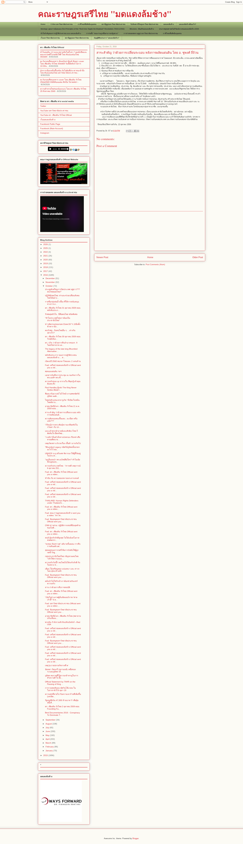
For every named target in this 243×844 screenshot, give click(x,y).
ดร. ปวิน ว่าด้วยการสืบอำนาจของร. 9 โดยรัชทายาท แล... (61, 344)
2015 (45, 755)
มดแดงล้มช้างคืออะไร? (187, 24)
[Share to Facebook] (135, 131)
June (48, 731)
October (49, 286)
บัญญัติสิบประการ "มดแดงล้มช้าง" (106, 38)
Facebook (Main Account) (51, 128)
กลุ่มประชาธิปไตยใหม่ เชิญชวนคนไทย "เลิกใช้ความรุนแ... (61, 557)
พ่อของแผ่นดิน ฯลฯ (53, 371)
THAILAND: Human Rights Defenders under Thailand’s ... (61, 501)
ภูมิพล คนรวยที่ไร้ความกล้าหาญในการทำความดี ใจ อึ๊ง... (61, 676)
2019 (45, 263)
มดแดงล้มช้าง (168, 24)
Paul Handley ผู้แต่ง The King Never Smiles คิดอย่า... (60, 388)
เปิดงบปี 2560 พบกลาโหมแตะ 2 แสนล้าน (63, 361)
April (48, 739)
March (49, 743)
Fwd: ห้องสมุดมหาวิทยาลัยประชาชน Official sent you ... (61, 520)
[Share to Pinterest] (138, 131)
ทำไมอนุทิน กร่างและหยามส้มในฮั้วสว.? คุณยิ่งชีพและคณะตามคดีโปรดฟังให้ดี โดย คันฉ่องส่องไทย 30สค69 (63, 54)
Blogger (135, 838)
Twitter (43, 106)
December (50, 278)
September (51, 720)
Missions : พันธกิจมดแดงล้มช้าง (142, 29)
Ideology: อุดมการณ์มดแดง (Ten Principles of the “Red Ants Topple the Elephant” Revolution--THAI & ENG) (82, 29)
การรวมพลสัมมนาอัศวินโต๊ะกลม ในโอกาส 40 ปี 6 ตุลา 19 (60, 689)
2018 (45, 267)
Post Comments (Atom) (155, 264)
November (50, 282)
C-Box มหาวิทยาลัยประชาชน (62, 24)
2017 (45, 271)
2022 (45, 252)
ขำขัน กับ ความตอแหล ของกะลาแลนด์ (62, 478)
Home (43, 24)
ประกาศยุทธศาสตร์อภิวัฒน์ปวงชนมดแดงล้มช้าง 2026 (179, 29)
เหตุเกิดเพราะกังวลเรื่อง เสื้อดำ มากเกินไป (63, 443)
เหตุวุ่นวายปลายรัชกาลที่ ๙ (56, 665)
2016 (45, 275)
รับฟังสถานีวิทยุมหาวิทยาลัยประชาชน (144, 24)
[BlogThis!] (130, 131)
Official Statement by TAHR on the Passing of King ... (60, 683)
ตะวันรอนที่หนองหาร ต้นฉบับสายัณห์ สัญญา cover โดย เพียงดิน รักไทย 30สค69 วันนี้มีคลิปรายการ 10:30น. (62, 63)
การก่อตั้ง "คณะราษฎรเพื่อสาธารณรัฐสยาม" (102, 33)
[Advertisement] (150, 231)
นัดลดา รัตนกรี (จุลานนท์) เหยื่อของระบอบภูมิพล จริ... (60, 670)
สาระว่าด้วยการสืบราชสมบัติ (57, 587)
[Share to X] (132, 131)
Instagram (44, 133)
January (49, 750)
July (48, 727)
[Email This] (127, 131)
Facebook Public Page (50, 124)
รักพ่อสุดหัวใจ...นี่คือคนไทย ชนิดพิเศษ (61, 314)
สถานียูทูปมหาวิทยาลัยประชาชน (113, 24)
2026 (45, 244)
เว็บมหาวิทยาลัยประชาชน (50, 38)
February (50, 747)
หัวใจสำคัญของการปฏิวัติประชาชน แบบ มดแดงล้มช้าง (61, 33)
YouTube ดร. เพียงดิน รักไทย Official (56, 115)
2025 (45, 248)
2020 (45, 260)
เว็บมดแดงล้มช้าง (47, 119)
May (48, 735)
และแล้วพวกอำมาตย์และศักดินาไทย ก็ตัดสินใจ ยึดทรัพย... (61, 432)
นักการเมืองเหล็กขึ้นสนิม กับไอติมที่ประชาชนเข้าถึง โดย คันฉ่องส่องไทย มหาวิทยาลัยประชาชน (62, 71)
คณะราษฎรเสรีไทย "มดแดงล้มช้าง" (104, 14)
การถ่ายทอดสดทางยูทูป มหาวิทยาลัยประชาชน (141, 33)
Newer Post (102, 257)
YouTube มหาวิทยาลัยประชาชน (54, 110)
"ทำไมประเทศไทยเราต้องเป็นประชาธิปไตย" (57, 319)
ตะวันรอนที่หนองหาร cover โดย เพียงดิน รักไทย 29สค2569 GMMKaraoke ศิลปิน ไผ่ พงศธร (60, 81)
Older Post (197, 257)
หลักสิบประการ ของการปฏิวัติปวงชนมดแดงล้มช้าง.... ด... (61, 356)
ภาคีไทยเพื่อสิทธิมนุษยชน (87, 24)
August (49, 724)
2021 (45, 256)
